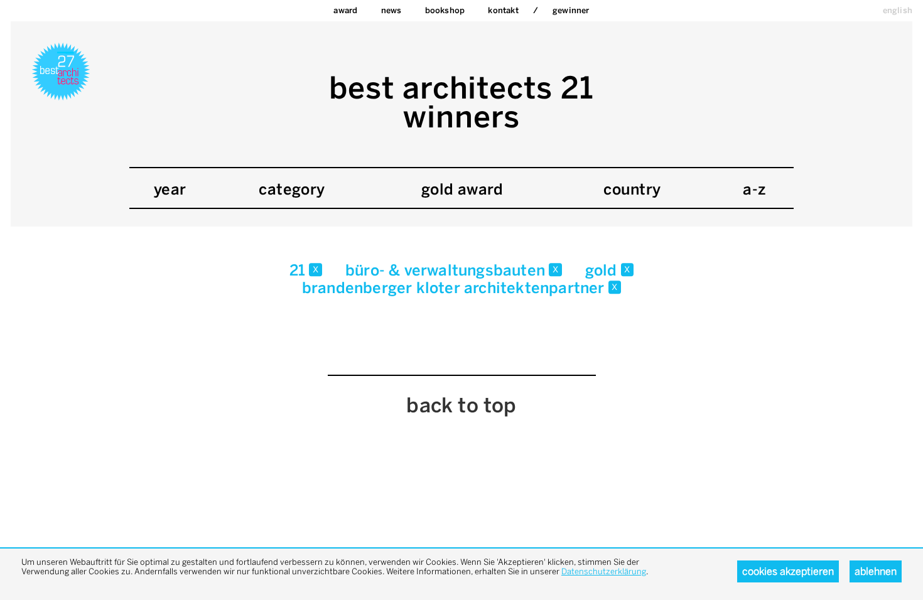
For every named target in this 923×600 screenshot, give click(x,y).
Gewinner (571, 10)
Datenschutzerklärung (603, 571)
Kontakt (503, 10)
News (391, 10)
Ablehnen (876, 571)
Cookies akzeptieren (788, 571)
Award (345, 10)
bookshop (445, 10)
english (897, 10)
